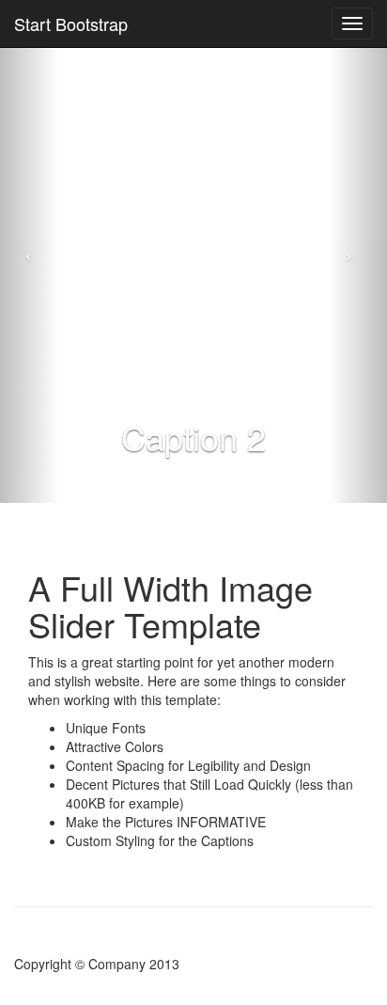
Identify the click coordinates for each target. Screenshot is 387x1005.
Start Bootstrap (71, 23)
